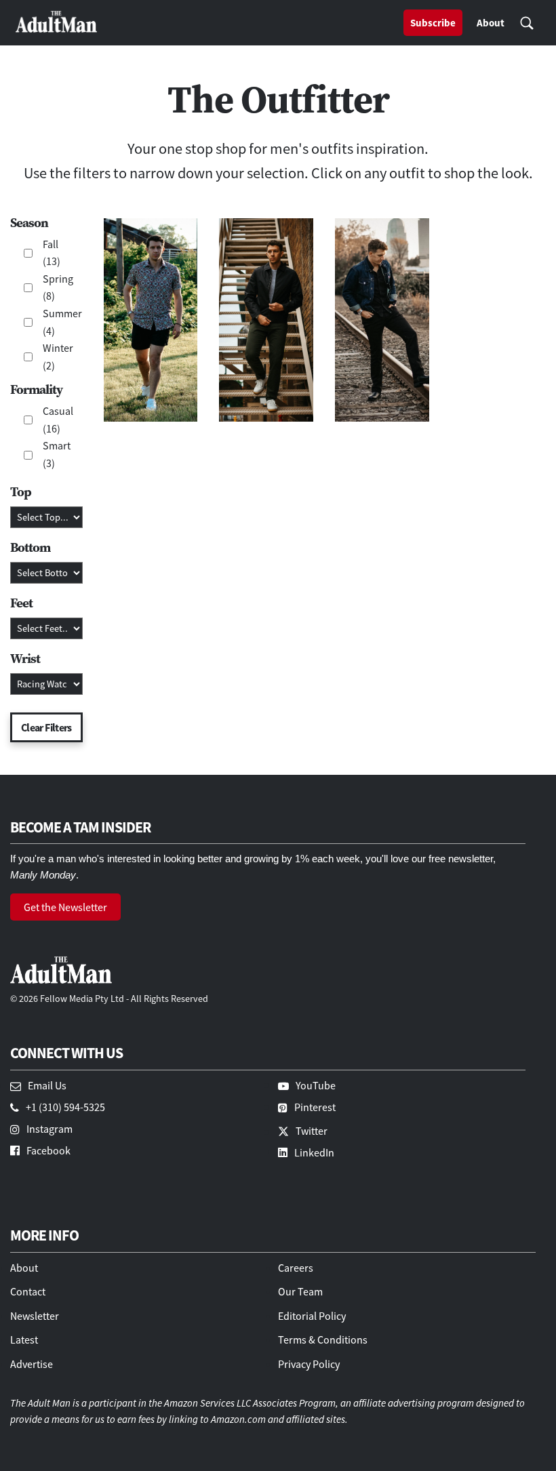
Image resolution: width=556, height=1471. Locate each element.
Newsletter (34, 1316)
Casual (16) (58, 419)
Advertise (31, 1364)
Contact (27, 1291)
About (490, 22)
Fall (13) (51, 252)
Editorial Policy (312, 1316)
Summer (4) (59, 322)
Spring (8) (58, 287)
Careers (295, 1267)
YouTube (316, 1085)
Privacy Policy (309, 1364)
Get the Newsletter (65, 907)
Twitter (311, 1130)
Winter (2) (58, 356)
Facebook (48, 1150)
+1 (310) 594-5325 (65, 1107)
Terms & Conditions (323, 1339)
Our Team (300, 1291)
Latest (24, 1339)
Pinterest (315, 1107)
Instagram (49, 1128)
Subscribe (433, 22)
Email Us (47, 1085)
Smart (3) (57, 454)
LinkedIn (314, 1152)
